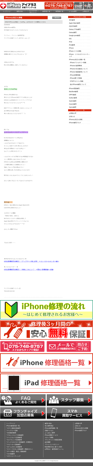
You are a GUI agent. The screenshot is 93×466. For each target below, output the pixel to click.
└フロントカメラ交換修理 (14, 435)
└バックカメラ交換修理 (14, 437)
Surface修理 (73, 98)
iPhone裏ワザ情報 (76, 78)
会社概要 (47, 442)
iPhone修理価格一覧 (51, 428)
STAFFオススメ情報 (76, 81)
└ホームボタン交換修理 (14, 447)
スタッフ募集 (49, 437)
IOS (70, 38)
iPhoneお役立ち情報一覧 (77, 59)
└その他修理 (10, 454)
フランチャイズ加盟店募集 (53, 440)
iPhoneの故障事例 (76, 65)
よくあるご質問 (50, 433)
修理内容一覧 (46, 11)
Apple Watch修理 (74, 23)
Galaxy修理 (72, 32)
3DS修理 (72, 20)
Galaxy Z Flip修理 (75, 29)
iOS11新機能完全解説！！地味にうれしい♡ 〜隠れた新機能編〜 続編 (28, 269)
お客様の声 (86, 11)
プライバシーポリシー (52, 444)
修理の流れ (20, 11)
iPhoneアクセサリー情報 (78, 62)
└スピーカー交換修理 (13, 444)
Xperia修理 (72, 107)
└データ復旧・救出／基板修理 (16, 451)
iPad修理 (72, 45)
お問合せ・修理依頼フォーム (54, 449)
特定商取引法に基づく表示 (53, 447)
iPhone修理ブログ (75, 122)
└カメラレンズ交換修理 (14, 440)
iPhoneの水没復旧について (79, 69)
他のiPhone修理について (78, 84)
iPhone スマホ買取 (75, 51)
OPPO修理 (72, 94)
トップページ (6, 11)
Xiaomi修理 (72, 104)
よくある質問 (72, 11)
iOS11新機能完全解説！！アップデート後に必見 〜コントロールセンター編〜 (31, 261)
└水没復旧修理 (11, 433)
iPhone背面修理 (74, 88)
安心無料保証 (49, 426)
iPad (70, 42)
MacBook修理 (73, 91)
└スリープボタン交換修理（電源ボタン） (20, 449)
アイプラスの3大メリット (33, 11)
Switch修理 (72, 101)
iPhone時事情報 (75, 75)
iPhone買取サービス (51, 435)
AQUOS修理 (73, 26)
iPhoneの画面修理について (79, 72)
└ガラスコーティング (13, 456)
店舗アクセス (49, 430)
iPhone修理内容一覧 (13, 426)
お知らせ (72, 116)
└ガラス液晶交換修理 (13, 428)
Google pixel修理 (74, 35)
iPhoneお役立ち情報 (75, 119)
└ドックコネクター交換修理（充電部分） (20, 442)
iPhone (71, 48)
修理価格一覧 (59, 11)
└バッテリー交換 (12, 430)
